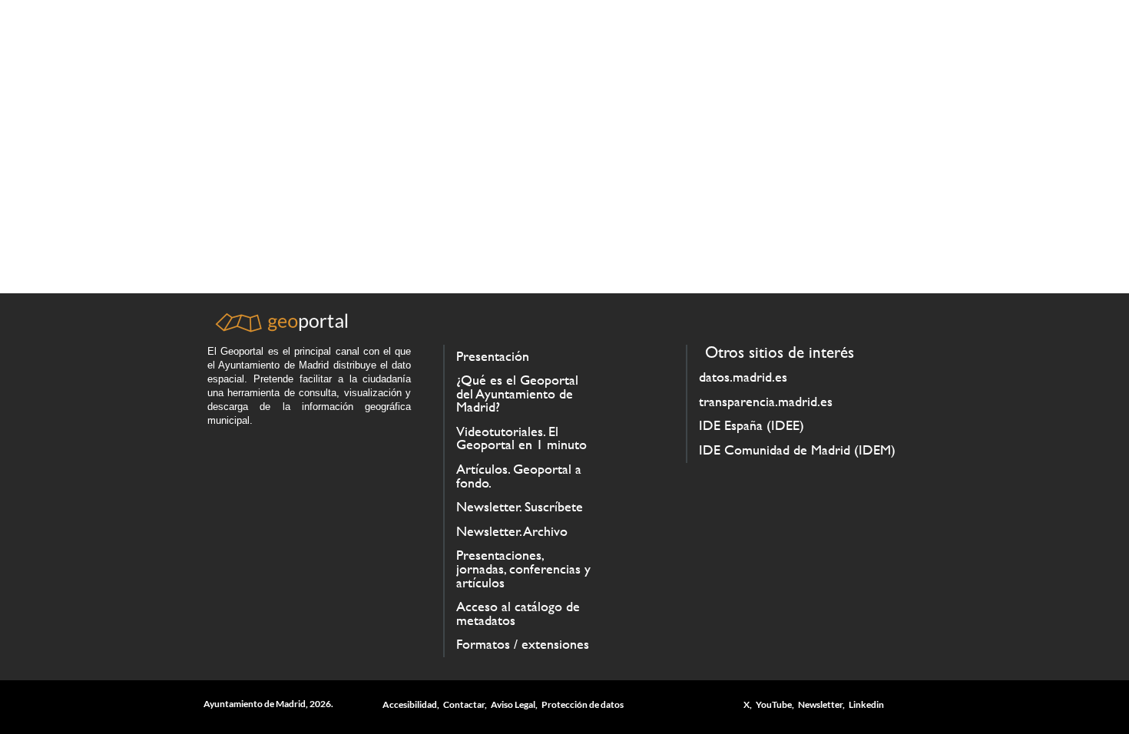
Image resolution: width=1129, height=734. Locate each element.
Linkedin (866, 704)
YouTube (774, 704)
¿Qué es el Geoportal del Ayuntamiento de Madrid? (517, 393)
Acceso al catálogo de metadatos (518, 613)
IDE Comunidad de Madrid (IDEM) (797, 450)
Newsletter (820, 704)
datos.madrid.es (743, 377)
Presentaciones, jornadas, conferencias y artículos (523, 568)
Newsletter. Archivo (512, 531)
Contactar (464, 704)
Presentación (492, 356)
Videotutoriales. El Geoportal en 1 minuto (521, 438)
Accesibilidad (409, 704)
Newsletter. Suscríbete (519, 506)
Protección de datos (582, 704)
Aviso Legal (513, 704)
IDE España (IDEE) (751, 425)
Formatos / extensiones (522, 644)
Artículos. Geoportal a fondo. (518, 476)
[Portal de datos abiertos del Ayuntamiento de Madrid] (280, 328)
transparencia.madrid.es (766, 401)
